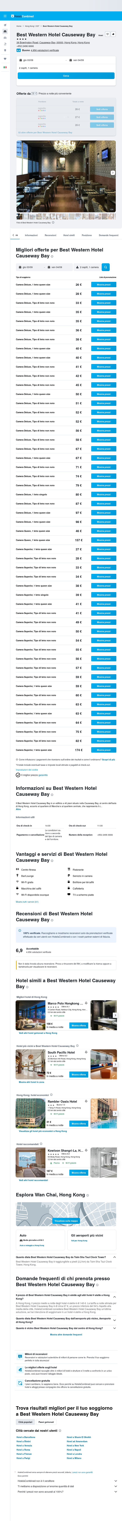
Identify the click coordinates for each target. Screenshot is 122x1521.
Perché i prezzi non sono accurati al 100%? (40, 1491)
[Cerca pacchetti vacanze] (5, 44)
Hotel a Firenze (24, 1453)
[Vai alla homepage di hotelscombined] (22, 16)
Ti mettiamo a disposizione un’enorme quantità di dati (46, 1486)
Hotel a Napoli (74, 1449)
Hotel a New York (75, 1445)
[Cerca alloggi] (5, 31)
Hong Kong (29, 26)
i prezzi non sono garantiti (82, 1472)
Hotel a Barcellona (26, 1437)
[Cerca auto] (5, 38)
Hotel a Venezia (24, 1445)
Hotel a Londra (74, 1453)
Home (19, 26)
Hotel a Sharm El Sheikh (79, 1437)
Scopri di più (108, 759)
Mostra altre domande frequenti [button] (66, 1334)
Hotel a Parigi (23, 1458)
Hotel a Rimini (24, 1441)
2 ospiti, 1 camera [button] (28, 68)
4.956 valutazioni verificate (45, 50)
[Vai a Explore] (5, 50)
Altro (18, 809)
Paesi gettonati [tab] (46, 1421)
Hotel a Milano (74, 1458)
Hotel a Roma (23, 1449)
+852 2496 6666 (25, 46)
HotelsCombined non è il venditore (36, 1481)
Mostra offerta (79, 1025)
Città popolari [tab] (25, 1421)
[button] (5, 16)
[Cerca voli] (5, 25)
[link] (38, 1033)
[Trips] (5, 59)
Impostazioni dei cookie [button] (27, 769)
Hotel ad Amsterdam (77, 1441)
